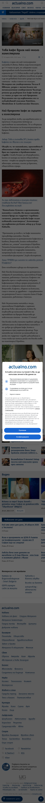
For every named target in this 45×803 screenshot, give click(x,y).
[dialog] (22, 401)
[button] (22, 394)
